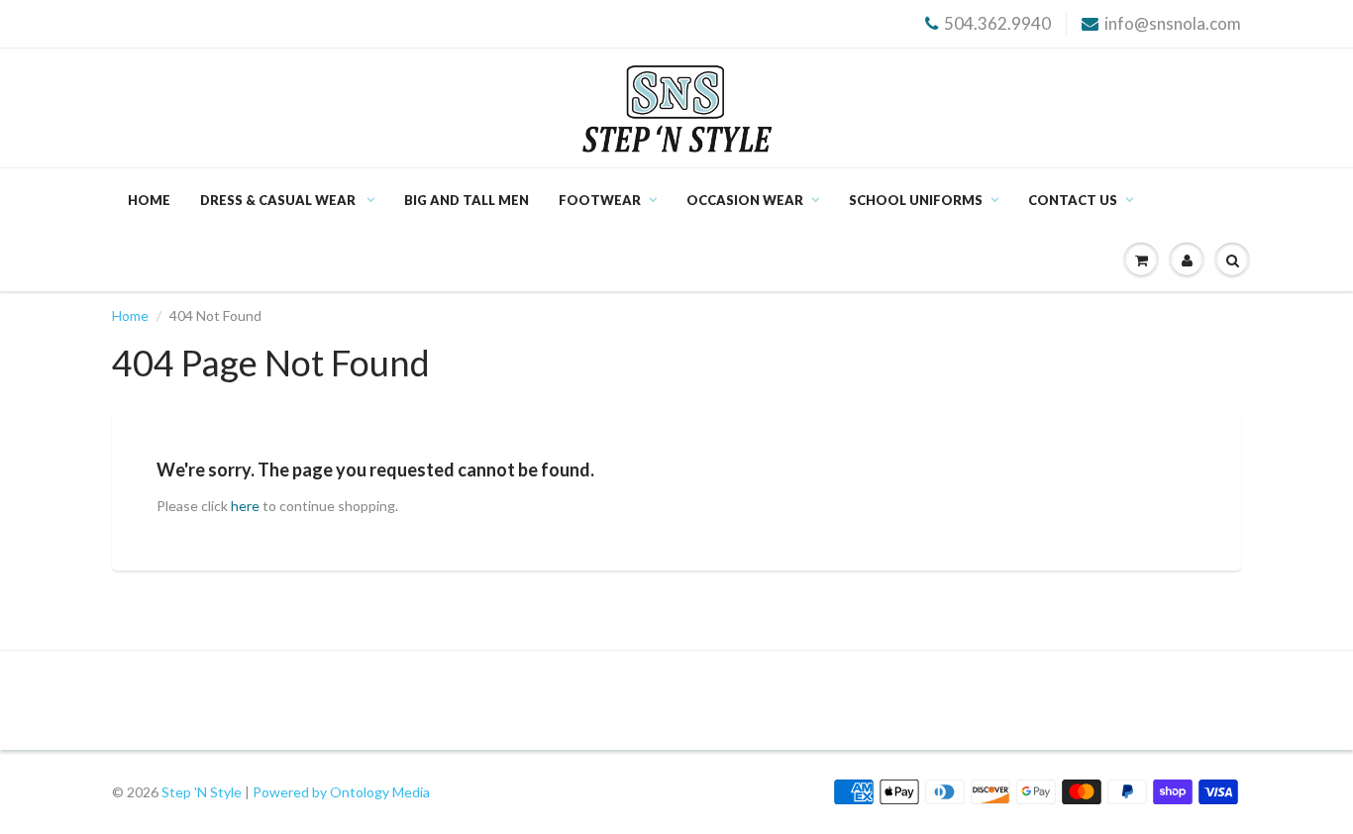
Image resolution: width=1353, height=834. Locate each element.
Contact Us (1072, 200)
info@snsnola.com (1172, 23)
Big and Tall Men (466, 200)
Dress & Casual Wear (279, 200)
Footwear (600, 200)
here (245, 505)
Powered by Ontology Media (341, 791)
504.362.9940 (997, 23)
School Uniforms (916, 200)
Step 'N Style (203, 791)
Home (149, 200)
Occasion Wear (744, 200)
